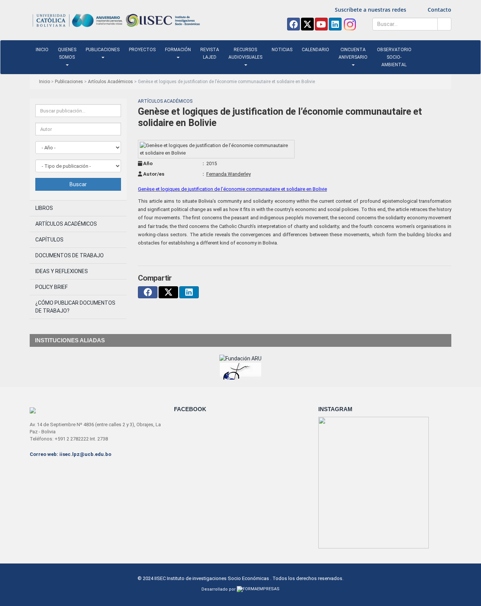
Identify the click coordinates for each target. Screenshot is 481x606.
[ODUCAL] (240, 375)
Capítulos (49, 240)
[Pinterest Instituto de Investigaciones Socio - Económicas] (321, 24)
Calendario (315, 49)
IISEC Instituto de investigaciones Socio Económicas (211, 578)
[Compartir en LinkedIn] (189, 292)
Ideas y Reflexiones (61, 271)
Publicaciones (102, 49)
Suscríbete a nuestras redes (370, 9)
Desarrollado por (219, 589)
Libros (44, 208)
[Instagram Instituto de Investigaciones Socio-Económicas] (350, 24)
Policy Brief (51, 287)
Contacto (439, 9)
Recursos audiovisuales (245, 53)
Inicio (42, 49)
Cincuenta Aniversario (353, 53)
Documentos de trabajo (69, 255)
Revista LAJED (209, 53)
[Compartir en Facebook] (147, 292)
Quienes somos (67, 53)
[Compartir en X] (168, 292)
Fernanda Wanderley (228, 174)
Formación (178, 49)
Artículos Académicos (110, 81)
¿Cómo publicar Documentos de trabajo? (75, 307)
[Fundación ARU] (240, 358)
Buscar (78, 184)
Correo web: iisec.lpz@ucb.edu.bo (70, 454)
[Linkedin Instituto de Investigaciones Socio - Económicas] (335, 24)
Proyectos (142, 49)
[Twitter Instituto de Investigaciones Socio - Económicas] (307, 24)
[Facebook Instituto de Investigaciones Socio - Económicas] (293, 24)
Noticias (282, 49)
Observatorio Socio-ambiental (394, 57)
